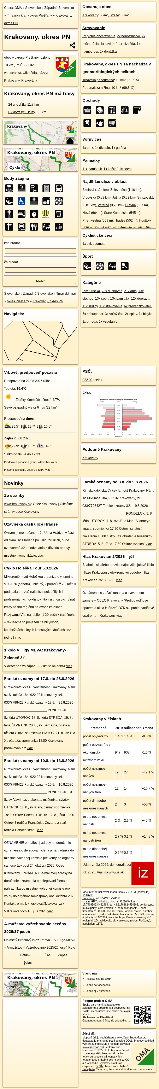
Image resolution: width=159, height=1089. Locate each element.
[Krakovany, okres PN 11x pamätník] (47, 188)
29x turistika (91, 291)
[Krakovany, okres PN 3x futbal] (60, 201)
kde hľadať (12, 243)
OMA (18, 8)
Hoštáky (145, 220)
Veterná (103, 205)
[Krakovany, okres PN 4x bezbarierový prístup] (23, 201)
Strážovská (145, 197)
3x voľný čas (114, 314)
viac (47, 469)
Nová (86, 213)
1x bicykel (146, 314)
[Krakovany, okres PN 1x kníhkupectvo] (101, 110)
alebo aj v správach (98, 991)
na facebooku (112, 1004)
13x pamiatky (119, 298)
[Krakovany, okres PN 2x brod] (23, 227)
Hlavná (130, 205)
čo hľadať (11, 262)
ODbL (129, 1040)
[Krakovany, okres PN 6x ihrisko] (10, 201)
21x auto (130, 291)
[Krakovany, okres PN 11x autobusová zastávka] (60, 188)
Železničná (118, 190)
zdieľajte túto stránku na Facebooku (103, 1007)
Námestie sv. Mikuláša (134, 228)
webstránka (12, 73)
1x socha (125, 169)
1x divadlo (102, 148)
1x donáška (108, 51)
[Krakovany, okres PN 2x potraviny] (60, 227)
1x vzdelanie (108, 321)
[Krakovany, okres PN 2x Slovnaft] (47, 214)
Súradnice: (88, 898)
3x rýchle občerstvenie (98, 36)
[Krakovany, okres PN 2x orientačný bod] (10, 227)
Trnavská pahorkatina (98, 80)
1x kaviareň (108, 44)
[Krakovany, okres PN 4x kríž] (35, 201)
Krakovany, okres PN (48, 301)
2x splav (131, 314)
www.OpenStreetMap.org (131, 1037)
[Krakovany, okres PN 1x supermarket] (113, 123)
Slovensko (33, 8)
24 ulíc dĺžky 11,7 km (23, 104)
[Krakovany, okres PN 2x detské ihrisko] (47, 227)
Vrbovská (89, 197)
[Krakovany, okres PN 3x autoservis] (23, 214)
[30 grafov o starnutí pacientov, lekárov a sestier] (118, 437)
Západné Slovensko (59, 8)
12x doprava (140, 298)
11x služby (90, 306)
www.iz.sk (116, 872)
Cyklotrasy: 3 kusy (21, 112)
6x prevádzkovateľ (137, 306)
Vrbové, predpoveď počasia (30, 372)
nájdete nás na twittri (99, 978)
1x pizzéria (127, 44)
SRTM (100, 1066)
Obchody (91, 100)
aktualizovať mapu (106, 892)
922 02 (87, 380)
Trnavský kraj (16, 15)
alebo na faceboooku (99, 984)
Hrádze (119, 220)
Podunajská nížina (96, 87)
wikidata (103, 901)
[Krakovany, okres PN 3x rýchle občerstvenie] (47, 201)
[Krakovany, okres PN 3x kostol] (10, 214)
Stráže (114, 15)
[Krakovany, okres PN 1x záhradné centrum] (101, 123)
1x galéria (119, 148)
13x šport (101, 298)
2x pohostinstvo (128, 36)
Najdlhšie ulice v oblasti (105, 181)
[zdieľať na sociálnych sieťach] (72, 45)
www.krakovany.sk (17, 504)
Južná (116, 197)
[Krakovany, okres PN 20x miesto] (10, 188)
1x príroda (89, 321)
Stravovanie (93, 28)
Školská (88, 190)
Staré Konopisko (116, 213)
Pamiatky (91, 160)
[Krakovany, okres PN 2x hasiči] (35, 214)
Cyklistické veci (97, 235)
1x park (87, 148)
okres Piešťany (41, 15)
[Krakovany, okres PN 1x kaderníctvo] (126, 110)
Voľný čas (91, 139)
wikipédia (30, 73)
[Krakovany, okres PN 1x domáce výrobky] (113, 110)
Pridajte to (88, 1069)
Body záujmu (16, 178)
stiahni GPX (89, 901)
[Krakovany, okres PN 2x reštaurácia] (35, 227)
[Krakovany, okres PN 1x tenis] (126, 266)
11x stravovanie (110, 306)
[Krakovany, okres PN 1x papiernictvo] (138, 110)
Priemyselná (91, 220)
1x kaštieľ (111, 169)
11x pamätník (92, 169)
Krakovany (90, 15)
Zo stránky (14, 495)
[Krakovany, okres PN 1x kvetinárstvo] (88, 123)
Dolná (99, 228)
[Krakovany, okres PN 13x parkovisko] (35, 188)
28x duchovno (112, 291)
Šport (87, 256)
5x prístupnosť (92, 314)
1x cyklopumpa (93, 243)
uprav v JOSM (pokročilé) (133, 892)
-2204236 (87, 895)
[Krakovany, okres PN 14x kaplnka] (23, 188)
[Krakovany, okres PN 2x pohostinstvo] (60, 214)
